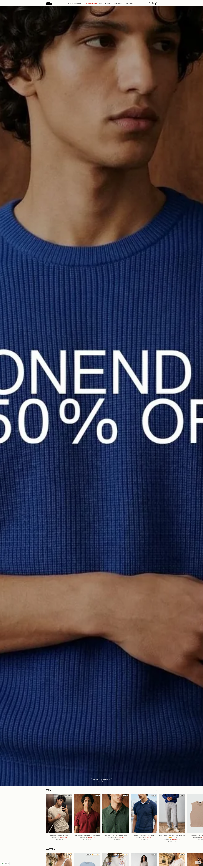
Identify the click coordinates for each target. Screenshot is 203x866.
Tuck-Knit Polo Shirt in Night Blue (144, 835)
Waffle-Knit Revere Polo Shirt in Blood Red (87, 835)
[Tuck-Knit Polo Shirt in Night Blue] (144, 813)
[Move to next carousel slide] (155, 790)
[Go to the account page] (152, 3)
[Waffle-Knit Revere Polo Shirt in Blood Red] (87, 813)
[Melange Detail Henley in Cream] (59, 813)
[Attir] (49, 3)
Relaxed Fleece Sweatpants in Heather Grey (172, 835)
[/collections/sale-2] (101, 396)
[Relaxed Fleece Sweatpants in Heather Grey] (172, 813)
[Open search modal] (149, 3)
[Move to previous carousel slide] (152, 790)
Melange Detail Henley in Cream (59, 835)
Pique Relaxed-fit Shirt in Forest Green (115, 835)
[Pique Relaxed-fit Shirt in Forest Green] (115, 813)
